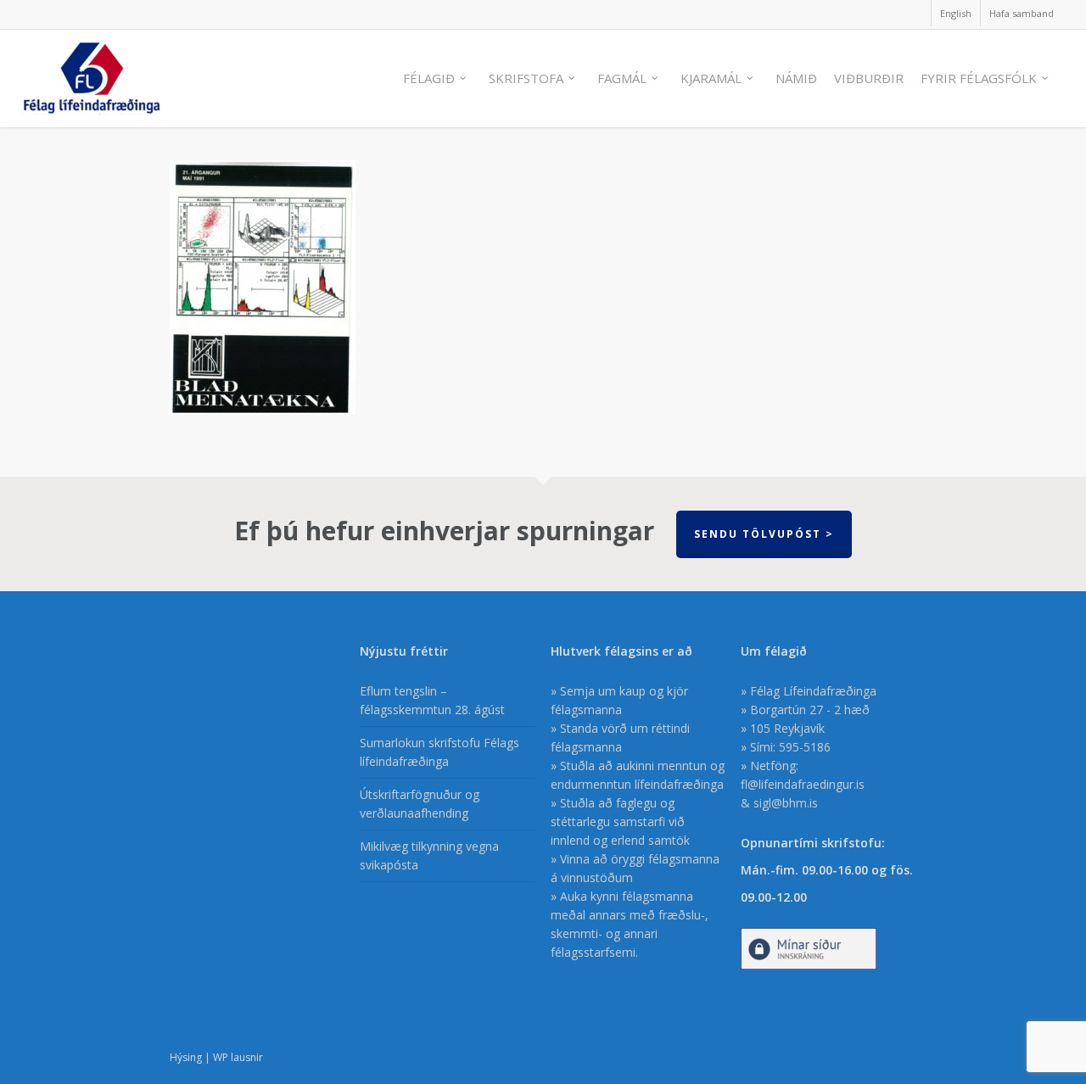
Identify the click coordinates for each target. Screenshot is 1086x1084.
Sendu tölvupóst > (764, 534)
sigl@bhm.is (785, 803)
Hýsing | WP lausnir (216, 1057)
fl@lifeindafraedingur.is (803, 784)
